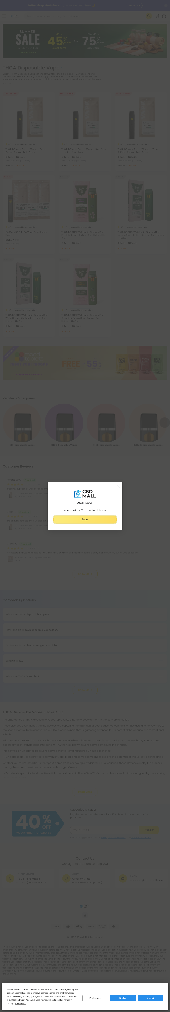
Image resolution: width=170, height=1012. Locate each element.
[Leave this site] (118, 486)
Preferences (95, 998)
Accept (150, 998)
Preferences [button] (20, 1003)
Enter (85, 519)
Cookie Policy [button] (18, 1000)
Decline (123, 998)
